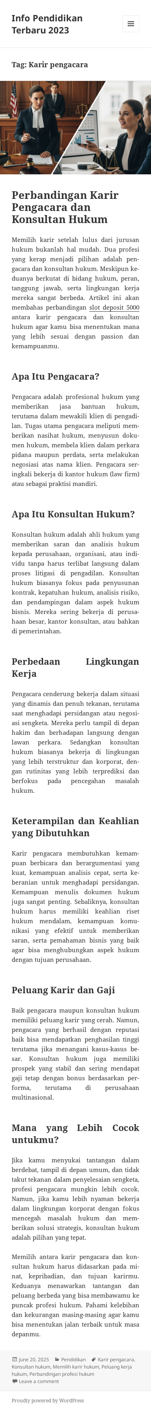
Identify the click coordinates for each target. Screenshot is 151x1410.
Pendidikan (73, 1359)
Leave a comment (39, 1381)
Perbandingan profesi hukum (61, 1374)
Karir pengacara (116, 1359)
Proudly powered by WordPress (48, 1400)
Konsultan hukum (31, 1366)
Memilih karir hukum (76, 1366)
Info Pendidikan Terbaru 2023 (47, 24)
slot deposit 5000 (114, 307)
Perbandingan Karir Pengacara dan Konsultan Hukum (65, 207)
